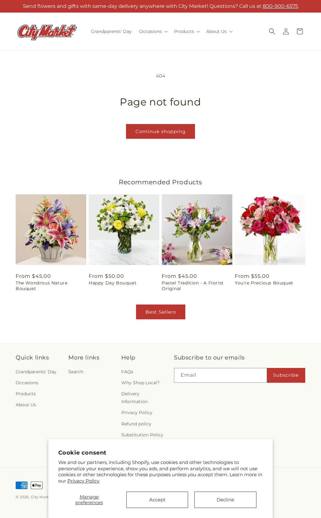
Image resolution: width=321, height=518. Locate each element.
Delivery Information (134, 397)
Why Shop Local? (140, 383)
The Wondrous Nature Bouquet (41, 285)
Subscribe (286, 375)
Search (75, 372)
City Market (42, 497)
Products (26, 394)
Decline (225, 500)
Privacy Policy (83, 481)
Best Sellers (160, 312)
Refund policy (136, 424)
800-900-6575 (280, 6)
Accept (157, 500)
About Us (26, 404)
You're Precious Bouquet (264, 283)
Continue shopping (160, 131)
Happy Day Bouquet (112, 283)
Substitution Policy (142, 435)
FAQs (127, 372)
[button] (152, 31)
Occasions (27, 383)
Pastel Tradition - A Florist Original (193, 285)
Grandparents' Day (36, 372)
